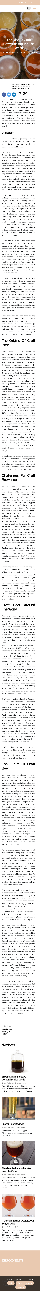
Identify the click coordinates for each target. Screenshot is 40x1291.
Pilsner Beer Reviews (13, 1124)
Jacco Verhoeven (10, 52)
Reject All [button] (21, 1287)
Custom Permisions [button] (25, 1283)
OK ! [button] (10, 1283)
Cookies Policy (29, 1279)
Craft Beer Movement (18, 84)
